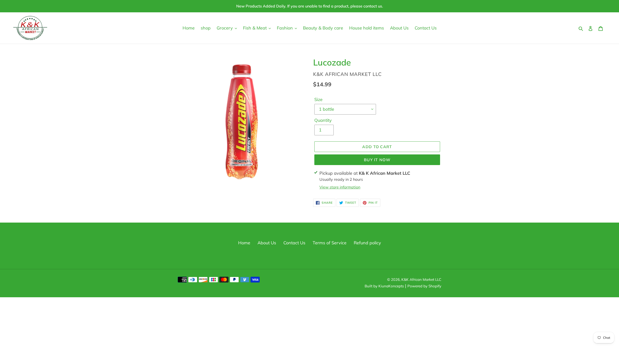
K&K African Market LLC (421, 279)
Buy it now (377, 159)
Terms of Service (329, 243)
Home (244, 243)
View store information (339, 187)
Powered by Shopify (424, 286)
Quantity (323, 120)
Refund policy (367, 243)
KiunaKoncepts (391, 286)
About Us (267, 243)
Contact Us (294, 243)
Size (318, 99)
